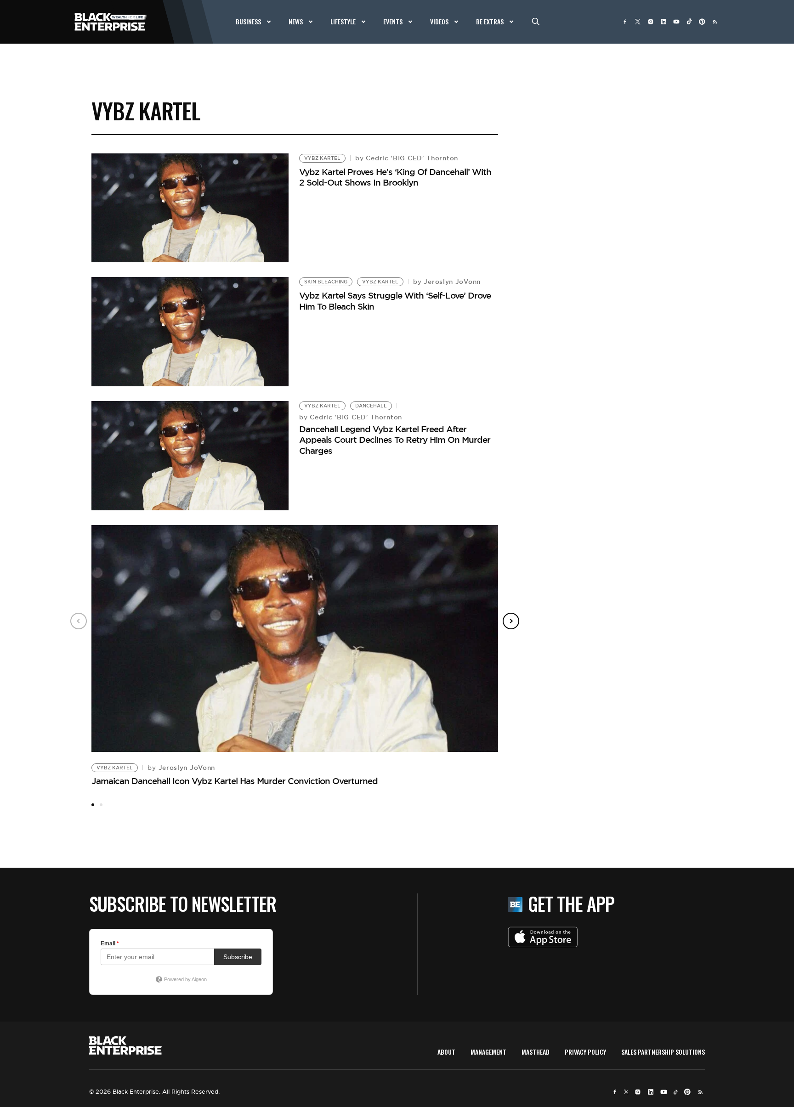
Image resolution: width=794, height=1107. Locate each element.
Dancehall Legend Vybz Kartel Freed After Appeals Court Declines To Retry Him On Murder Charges (394, 440)
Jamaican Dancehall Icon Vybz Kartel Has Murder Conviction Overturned (234, 780)
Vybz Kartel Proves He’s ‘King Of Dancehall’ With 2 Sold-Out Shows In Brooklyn (395, 177)
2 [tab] (101, 804)
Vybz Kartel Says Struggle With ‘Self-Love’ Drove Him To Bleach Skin (395, 300)
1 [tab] (92, 804)
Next (511, 621)
